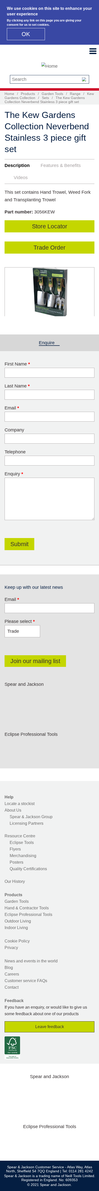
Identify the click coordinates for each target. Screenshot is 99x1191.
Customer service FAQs (26, 981)
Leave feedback (49, 1027)
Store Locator (49, 226)
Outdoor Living (18, 921)
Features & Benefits (61, 165)
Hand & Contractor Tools (27, 908)
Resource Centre (20, 836)
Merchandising (23, 856)
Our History (15, 881)
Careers (12, 974)
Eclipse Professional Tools (28, 914)
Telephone (15, 451)
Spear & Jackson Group (31, 817)
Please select (20, 621)
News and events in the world (31, 961)
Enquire (49, 342)
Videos (21, 177)
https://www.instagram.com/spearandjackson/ (44, 696)
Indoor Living (16, 928)
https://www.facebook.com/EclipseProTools (11, 746)
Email (12, 407)
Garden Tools (52, 94)
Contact (12, 987)
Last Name (17, 385)
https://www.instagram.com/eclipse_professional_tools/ (44, 746)
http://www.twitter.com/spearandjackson (28, 696)
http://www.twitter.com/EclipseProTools (28, 746)
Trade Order (49, 247)
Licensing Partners (26, 823)
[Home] (49, 66)
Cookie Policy (17, 941)
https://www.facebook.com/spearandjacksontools (11, 696)
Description (17, 165)
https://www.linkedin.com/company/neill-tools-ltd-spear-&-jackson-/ (60, 696)
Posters (16, 862)
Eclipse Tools (22, 842)
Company (14, 429)
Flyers (15, 849)
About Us (13, 810)
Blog (9, 967)
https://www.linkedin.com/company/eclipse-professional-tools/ (60, 746)
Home (9, 94)
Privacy (11, 947)
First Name (17, 364)
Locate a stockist (20, 803)
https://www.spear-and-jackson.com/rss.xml (11, 708)
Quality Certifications (28, 869)
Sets (45, 98)
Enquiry (14, 473)
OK (26, 34)
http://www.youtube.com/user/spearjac (76, 696)
